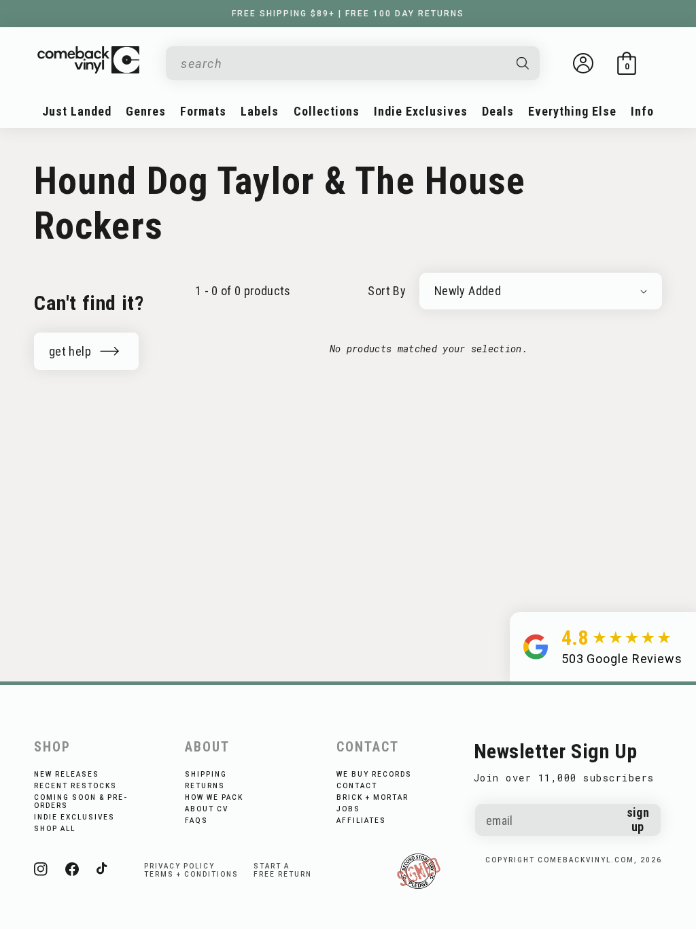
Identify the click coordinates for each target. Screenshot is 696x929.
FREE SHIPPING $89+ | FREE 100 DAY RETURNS (348, 13)
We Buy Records (374, 774)
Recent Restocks (75, 786)
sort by (387, 291)
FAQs (196, 820)
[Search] (523, 63)
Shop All (54, 828)
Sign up (638, 819)
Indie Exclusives (74, 817)
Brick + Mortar (372, 797)
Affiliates (361, 820)
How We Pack (214, 797)
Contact (356, 786)
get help (70, 351)
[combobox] (342, 64)
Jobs (348, 809)
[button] (626, 63)
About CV (206, 809)
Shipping (206, 774)
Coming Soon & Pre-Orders (81, 801)
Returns (205, 786)
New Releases (66, 774)
